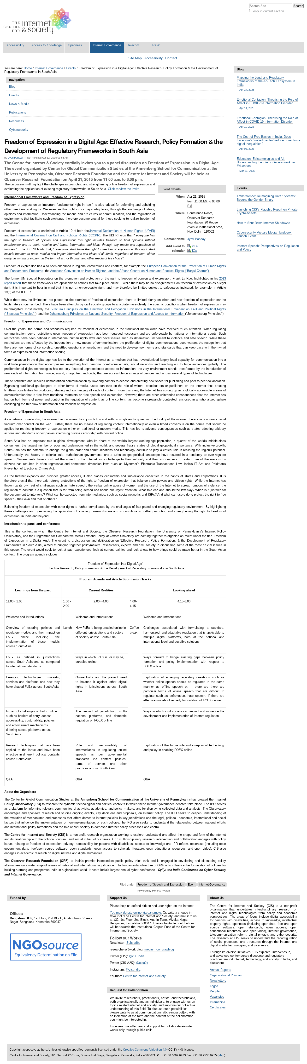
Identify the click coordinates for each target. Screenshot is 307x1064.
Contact (171, 58)
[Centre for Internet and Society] (38, 21)
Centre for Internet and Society (144, 976)
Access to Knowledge (46, 45)
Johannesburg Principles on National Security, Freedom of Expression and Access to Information (117, 313)
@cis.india (133, 969)
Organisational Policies (226, 975)
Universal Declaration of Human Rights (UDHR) (122, 231)
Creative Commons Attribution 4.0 (145, 1049)
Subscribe (133, 942)
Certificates (218, 1007)
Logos (214, 986)
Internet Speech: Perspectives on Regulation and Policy (268, 247)
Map (221, 1055)
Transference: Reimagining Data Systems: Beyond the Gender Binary (266, 197)
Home (28, 68)
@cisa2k (142, 963)
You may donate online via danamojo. (136, 912)
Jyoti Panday (15, 157)
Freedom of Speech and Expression (160, 884)
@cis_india (136, 956)
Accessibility (15, 45)
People (214, 991)
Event (191, 884)
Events (71, 68)
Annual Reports (220, 970)
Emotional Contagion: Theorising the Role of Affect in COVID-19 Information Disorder (267, 103)
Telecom (133, 45)
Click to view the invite (123, 189)
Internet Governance (107, 45)
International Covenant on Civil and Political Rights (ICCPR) (58, 235)
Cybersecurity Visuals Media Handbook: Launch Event (264, 234)
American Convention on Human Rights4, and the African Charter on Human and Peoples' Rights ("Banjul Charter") (130, 271)
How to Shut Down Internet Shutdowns (263, 223)
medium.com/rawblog (159, 949)
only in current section (268, 11)
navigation (17, 79)
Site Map (135, 58)
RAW (155, 45)
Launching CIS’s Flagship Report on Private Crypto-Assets (267, 211)
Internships (217, 1002)
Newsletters (218, 980)
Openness (75, 45)
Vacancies (217, 996)
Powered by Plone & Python (153, 890)
